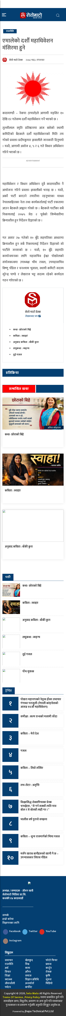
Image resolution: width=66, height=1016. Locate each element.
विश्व (27, 964)
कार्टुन (49, 968)
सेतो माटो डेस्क (16, 60)
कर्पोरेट (28, 987)
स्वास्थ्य (8, 979)
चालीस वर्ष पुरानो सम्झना (34, 819)
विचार (8, 972)
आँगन (28, 972)
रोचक (49, 972)
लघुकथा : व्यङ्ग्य (21, 348)
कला (27, 968)
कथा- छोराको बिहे (22, 330)
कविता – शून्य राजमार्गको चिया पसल (40, 836)
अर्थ (6, 968)
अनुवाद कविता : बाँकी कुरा (26, 342)
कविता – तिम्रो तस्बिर (32, 768)
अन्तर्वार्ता (29, 983)
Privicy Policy (32, 997)
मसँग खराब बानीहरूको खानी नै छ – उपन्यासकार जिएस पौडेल (39, 855)
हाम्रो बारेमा (8, 919)
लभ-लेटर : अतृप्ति (30, 785)
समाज (28, 975)
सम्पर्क (5, 915)
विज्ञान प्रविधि (32, 979)
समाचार (9, 960)
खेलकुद (29, 960)
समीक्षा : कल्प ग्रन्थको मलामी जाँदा (39, 716)
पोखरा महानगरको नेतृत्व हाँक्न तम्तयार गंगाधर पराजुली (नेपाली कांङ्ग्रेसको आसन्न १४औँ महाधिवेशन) (41, 703)
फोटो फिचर (51, 960)
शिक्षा (7, 975)
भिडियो (49, 983)
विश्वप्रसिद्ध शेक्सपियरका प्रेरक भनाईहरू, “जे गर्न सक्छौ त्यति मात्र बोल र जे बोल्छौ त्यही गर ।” (38, 806)
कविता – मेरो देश (30, 733)
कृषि (48, 975)
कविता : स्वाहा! (20, 336)
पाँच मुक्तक (28, 671)
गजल (23, 750)
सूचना (49, 979)
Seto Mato (32, 993)
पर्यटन (8, 987)
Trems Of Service (13, 997)
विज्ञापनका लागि (10, 923)
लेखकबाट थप (31, 316)
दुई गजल (17, 354)
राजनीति (9, 964)
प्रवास (48, 964)
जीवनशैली (10, 983)
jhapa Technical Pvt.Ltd (39, 1011)
